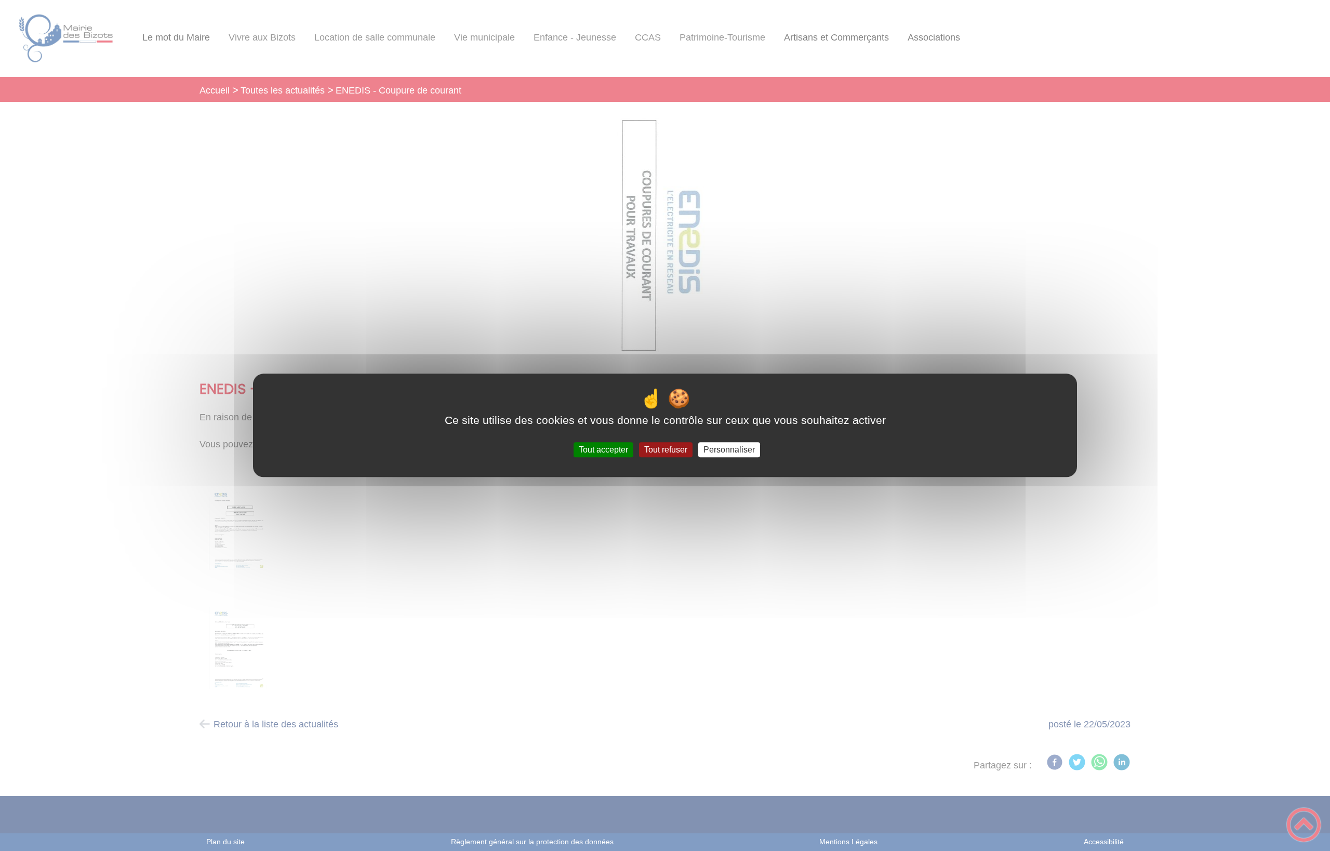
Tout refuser (665, 449)
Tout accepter (603, 449)
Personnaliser (729, 449)
